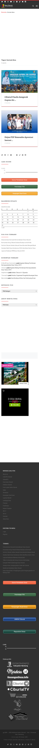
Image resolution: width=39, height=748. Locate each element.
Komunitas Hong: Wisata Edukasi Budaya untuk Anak (16, 242)
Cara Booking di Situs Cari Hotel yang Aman (23, 278)
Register (5, 534)
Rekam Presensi (7, 508)
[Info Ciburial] (22, 2)
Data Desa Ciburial (8, 482)
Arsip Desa (6, 519)
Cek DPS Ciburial (7, 477)
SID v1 (4, 511)
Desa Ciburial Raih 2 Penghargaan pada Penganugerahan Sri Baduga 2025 (19, 571)
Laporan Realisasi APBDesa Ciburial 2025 (13, 251)
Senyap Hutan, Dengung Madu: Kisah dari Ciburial (16, 565)
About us (5, 474)
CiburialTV (5, 479)
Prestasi (5, 503)
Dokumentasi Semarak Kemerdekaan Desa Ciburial (16, 240)
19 (13, 220)
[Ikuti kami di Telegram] (17, 2)
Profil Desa (6, 505)
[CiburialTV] (11, 2)
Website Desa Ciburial (19, 732)
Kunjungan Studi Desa (9, 495)
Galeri (4, 490)
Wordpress (22, 739)
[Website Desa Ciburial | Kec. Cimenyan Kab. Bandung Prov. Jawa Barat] (7, 5)
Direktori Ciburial (7, 484)
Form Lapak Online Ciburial (10, 487)
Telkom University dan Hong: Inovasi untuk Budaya (16, 560)
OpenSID (15, 739)
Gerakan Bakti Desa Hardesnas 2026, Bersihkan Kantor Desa (18, 248)
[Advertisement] (19, 35)
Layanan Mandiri (7, 498)
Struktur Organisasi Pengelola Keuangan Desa (24, 275)
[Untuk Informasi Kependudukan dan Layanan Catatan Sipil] (14, 2)
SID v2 (4, 513)
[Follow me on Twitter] (2, 2)
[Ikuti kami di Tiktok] (19, 2)
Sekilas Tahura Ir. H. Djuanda (20, 272)
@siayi (33, 739)
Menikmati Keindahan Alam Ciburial (12, 568)
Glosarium (5, 492)
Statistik (5, 516)
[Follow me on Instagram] (8, 2)
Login (4, 531)
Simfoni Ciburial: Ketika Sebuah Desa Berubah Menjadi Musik (18, 245)
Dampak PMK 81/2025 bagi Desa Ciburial (14, 562)
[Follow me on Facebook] (5, 2)
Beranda (3, 12)
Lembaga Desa (7, 500)
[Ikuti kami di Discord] (25, 2)
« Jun (2, 227)
